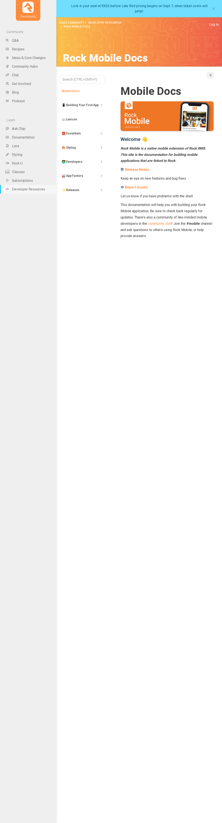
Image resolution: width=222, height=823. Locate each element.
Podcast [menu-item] (18, 101)
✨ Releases (70, 190)
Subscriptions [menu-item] (22, 181)
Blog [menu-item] (15, 92)
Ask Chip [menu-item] (18, 129)
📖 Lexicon (69, 119)
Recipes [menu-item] (18, 49)
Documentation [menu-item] (23, 137)
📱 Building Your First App (80, 105)
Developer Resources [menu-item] (28, 189)
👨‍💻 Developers (72, 161)
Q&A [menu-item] (15, 40)
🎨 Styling (69, 147)
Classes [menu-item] (18, 172)
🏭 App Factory (72, 175)
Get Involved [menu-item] (21, 84)
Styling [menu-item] (17, 155)
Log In (214, 24)
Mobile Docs (71, 91)
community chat (159, 224)
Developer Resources (105, 22)
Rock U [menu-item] (17, 163)
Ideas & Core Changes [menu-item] (29, 58)
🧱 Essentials (71, 133)
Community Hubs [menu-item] (25, 66)
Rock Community (72, 22)
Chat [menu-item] (15, 75)
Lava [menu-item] (15, 146)
